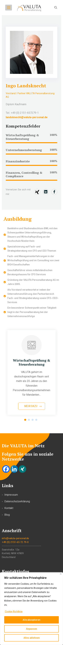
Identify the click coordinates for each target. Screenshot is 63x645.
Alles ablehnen (32, 637)
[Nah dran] (60, 574)
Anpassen (31, 628)
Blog (7, 514)
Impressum (11, 494)
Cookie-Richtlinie (14, 611)
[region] (31, 608)
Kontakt (8, 508)
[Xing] (22, 469)
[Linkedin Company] (14, 469)
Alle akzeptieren (31, 619)
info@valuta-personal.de (15, 538)
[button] (25, 420)
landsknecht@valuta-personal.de (27, 117)
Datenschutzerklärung (17, 501)
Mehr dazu (30, 406)
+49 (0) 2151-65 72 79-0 (15, 542)
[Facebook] (6, 469)
